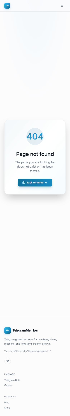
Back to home (35, 182)
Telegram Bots (12, 380)
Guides (8, 385)
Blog (6, 402)
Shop (7, 407)
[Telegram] (7, 361)
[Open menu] (62, 5)
